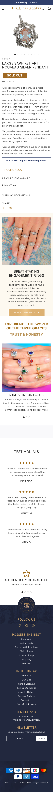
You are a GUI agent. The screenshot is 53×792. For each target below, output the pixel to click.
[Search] (43, 9)
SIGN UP (41, 738)
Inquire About (13, 169)
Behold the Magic (25, 312)
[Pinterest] (33, 625)
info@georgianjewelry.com (26, 719)
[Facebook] (20, 625)
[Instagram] (26, 625)
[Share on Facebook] (3, 208)
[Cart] (49, 9)
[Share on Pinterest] (10, 208)
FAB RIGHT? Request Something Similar (26, 160)
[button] (15, 54)
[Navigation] (3, 9)
